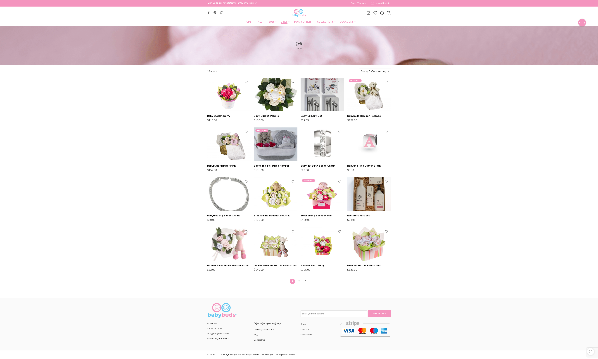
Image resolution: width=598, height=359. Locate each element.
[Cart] (368, 13)
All (260, 21)
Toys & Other (302, 21)
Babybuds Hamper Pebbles (364, 116)
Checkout (305, 329)
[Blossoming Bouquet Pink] (322, 194)
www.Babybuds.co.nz (218, 338)
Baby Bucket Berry (218, 116)
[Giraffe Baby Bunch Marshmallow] (229, 244)
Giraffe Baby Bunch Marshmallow (228, 265)
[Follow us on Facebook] (208, 12)
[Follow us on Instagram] (221, 12)
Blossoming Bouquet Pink (316, 215)
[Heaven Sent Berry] (322, 244)
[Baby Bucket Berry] (229, 94)
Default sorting (377, 71)
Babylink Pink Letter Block (364, 166)
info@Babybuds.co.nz (218, 333)
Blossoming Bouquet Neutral (272, 215)
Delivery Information (264, 329)
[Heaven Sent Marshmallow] (369, 244)
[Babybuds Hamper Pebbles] (369, 94)
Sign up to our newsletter (221, 2)
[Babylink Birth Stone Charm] (322, 144)
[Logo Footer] (222, 314)
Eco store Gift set (358, 215)
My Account (307, 334)
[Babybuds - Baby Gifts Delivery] (299, 13)
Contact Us (259, 339)
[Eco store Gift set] (369, 194)
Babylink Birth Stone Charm (318, 166)
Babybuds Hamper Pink (221, 166)
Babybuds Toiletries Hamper (271, 166)
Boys (271, 21)
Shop (303, 324)
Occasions (347, 21)
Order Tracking (358, 3)
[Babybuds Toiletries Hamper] (275, 144)
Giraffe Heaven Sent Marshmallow (275, 265)
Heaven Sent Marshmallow (364, 265)
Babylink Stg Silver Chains (223, 215)
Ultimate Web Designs (261, 354)
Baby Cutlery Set (311, 116)
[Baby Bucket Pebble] (275, 94)
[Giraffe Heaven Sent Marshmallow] (275, 244)
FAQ (256, 334)
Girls (284, 21)
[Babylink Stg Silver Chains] (229, 194)
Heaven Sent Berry (313, 265)
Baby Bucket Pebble (266, 116)
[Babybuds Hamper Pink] (229, 144)
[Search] (389, 13)
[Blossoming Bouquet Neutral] (275, 194)
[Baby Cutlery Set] (322, 94)
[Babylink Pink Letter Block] (369, 144)
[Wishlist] (246, 82)
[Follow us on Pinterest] (215, 12)
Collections (325, 21)
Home (248, 21)
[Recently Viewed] (590, 351)
